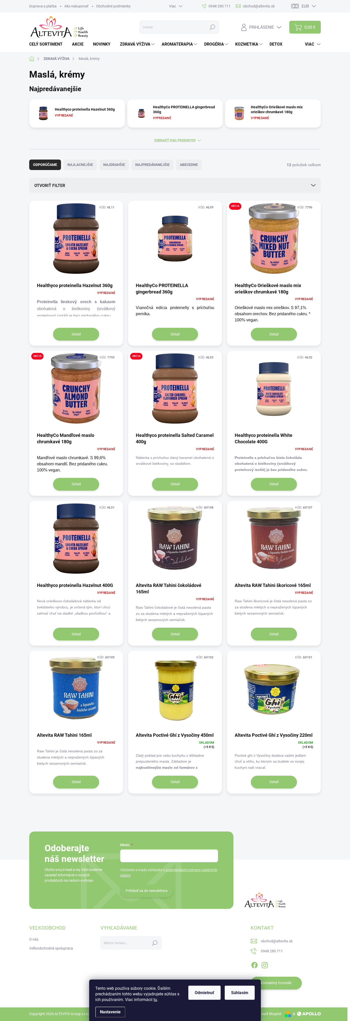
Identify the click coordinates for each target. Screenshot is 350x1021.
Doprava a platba (43, 6)
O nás (33, 939)
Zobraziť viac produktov (175, 140)
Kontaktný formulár (276, 983)
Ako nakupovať (76, 6)
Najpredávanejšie (152, 165)
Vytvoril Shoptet (268, 1014)
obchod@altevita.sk (277, 941)
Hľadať (212, 27)
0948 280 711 (272, 951)
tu (155, 999)
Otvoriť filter (49, 185)
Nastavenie (110, 1011)
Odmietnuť (204, 992)
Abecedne (189, 165)
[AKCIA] (274, 241)
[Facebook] (254, 964)
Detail (76, 334)
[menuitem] (47, 44)
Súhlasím (239, 992)
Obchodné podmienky (113, 6)
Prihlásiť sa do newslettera (147, 891)
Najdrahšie (114, 165)
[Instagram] (265, 964)
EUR (305, 6)
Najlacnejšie (80, 165)
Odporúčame (45, 165)
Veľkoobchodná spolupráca (51, 948)
